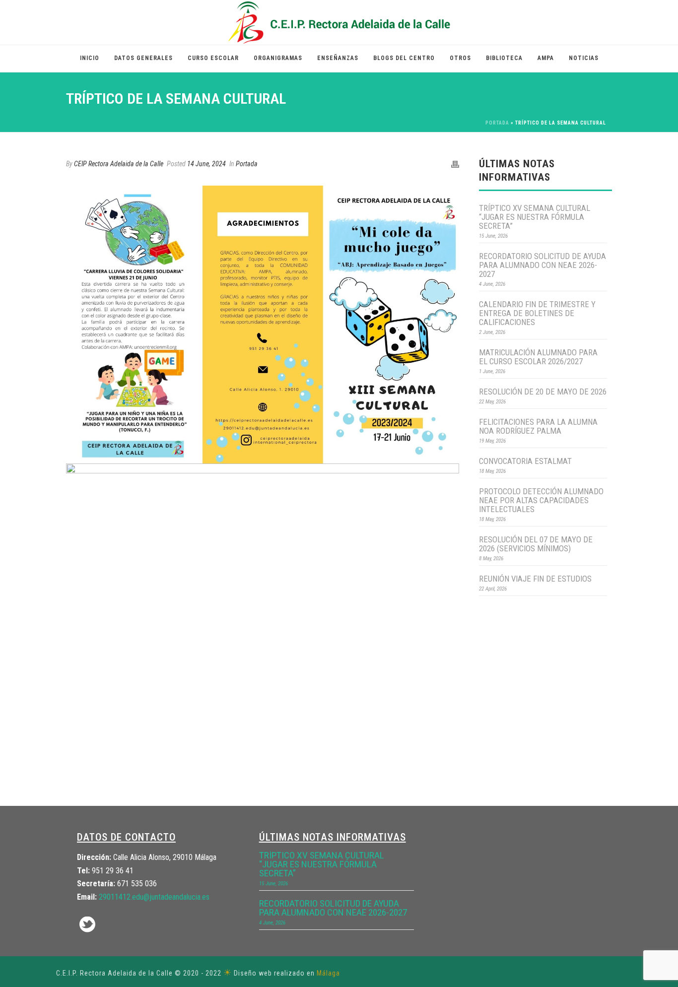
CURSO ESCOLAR (213, 58)
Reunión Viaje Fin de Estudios (535, 578)
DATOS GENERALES (143, 58)
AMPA (546, 58)
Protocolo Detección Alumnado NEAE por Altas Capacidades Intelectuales (541, 500)
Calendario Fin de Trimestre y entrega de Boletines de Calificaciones (537, 313)
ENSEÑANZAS (337, 58)
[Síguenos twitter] (87, 925)
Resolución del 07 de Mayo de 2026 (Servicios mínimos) (536, 544)
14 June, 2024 (206, 164)
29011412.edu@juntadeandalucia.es (154, 897)
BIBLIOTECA (504, 58)
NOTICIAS (584, 58)
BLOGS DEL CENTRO (404, 58)
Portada (497, 123)
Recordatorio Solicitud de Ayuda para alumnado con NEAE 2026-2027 (542, 265)
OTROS (460, 58)
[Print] (455, 164)
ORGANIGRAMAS (278, 58)
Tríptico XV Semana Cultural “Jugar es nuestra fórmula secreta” (534, 216)
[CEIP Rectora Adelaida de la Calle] (339, 22)
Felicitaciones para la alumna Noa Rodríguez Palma (538, 426)
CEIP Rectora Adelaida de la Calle (118, 164)
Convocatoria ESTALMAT (525, 461)
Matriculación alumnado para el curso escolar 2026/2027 (538, 357)
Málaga (328, 973)
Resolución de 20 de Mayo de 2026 (543, 391)
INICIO (89, 58)
